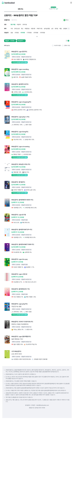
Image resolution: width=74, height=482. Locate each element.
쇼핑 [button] (52, 28)
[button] (56, 45)
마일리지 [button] (19, 24)
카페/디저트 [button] (40, 28)
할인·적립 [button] (13, 24)
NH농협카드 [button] (20, 40)
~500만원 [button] (42, 32)
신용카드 (7, 20)
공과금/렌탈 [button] (47, 28)
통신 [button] (22, 28)
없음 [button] (12, 32)
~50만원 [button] (22, 32)
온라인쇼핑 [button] (17, 28)
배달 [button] (60, 28)
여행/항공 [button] (27, 28)
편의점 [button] (56, 28)
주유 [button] (12, 28)
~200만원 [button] (35, 32)
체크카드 (14, 20)
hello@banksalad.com (42, 405)
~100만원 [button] (29, 32)
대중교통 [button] (33, 28)
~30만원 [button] (16, 32)
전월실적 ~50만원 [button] (9, 40)
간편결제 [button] (65, 28)
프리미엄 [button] (24, 24)
